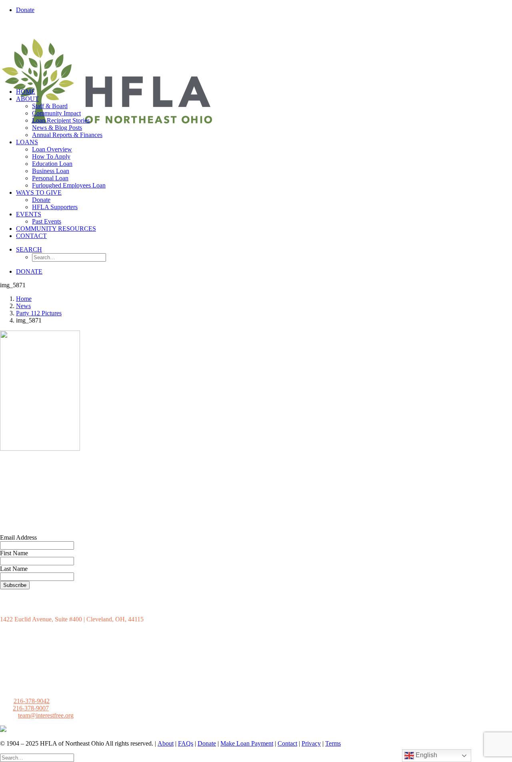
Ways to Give (39, 192)
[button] (29, 249)
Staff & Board (50, 106)
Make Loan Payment (246, 743)
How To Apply (51, 156)
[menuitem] (264, 10)
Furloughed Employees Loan (69, 185)
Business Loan (50, 170)
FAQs (185, 743)
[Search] (37, 757)
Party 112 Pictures (39, 313)
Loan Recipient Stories (61, 120)
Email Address (18, 537)
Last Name (14, 568)
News (23, 305)
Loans (27, 142)
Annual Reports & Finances (67, 134)
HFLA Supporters (55, 207)
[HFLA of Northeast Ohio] (256, 51)
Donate (41, 199)
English (425, 755)
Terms (333, 743)
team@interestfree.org (46, 715)
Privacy (311, 743)
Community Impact (56, 113)
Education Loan (52, 163)
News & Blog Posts (57, 127)
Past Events (46, 221)
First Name (14, 553)
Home (25, 91)
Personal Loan (50, 178)
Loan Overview (52, 149)
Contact (31, 235)
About (27, 98)
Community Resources (56, 228)
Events (28, 214)
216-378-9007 (31, 708)
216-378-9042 (32, 700)
